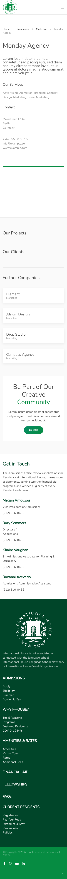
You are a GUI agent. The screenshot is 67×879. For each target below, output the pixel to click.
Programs (9, 722)
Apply (6, 686)
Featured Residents (15, 726)
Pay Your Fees (12, 820)
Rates (6, 758)
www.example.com (15, 148)
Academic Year (12, 699)
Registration (11, 815)
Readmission (11, 828)
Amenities (9, 749)
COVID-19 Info (12, 731)
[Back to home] (10, 7)
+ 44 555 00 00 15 (15, 139)
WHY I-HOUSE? (16, 709)
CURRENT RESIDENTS (21, 807)
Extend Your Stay (14, 824)
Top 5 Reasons (12, 718)
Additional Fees (13, 762)
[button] (62, 7)
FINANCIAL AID (16, 772)
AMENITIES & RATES (20, 740)
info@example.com (15, 144)
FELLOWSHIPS (15, 784)
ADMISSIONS (14, 678)
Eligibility (9, 691)
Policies (8, 833)
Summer (8, 695)
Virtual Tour (10, 753)
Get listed (33, 430)
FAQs (7, 796)
